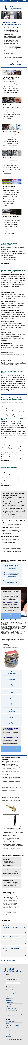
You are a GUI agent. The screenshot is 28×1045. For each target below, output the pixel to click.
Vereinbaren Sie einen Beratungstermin (12, 516)
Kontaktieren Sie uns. (14, 64)
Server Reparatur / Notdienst (12, 994)
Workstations (9, 1000)
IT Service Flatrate (10, 1012)
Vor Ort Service (9, 1006)
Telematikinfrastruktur (11, 1008)
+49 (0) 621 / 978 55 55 (11, 979)
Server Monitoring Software (12, 993)
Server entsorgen (10, 998)
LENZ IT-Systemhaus (10, 1021)
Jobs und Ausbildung (10, 1031)
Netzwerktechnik (9, 1002)
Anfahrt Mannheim (12, 982)
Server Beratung (9, 989)
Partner (7, 1023)
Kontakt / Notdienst (10, 1029)
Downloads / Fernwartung (12, 1032)
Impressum (8, 1036)
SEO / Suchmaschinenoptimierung (14, 1014)
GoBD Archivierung (10, 996)
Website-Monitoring (10, 1015)
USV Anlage (8, 1004)
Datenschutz (8, 1034)
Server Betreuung (10, 991)
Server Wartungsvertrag (11, 1010)
